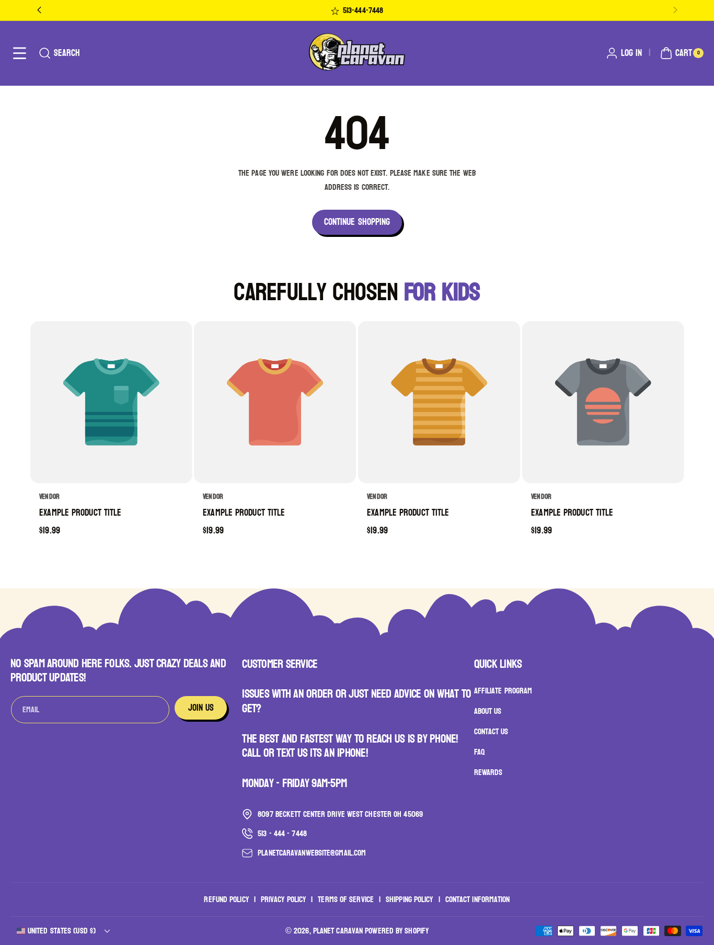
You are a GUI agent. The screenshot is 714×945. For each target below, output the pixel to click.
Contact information (477, 899)
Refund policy (226, 899)
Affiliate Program (503, 691)
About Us (488, 711)
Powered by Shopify (397, 930)
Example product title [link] (80, 513)
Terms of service (346, 899)
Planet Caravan (338, 930)
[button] (19, 53)
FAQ (479, 751)
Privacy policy (283, 899)
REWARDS (488, 772)
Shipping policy (409, 899)
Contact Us (491, 731)
